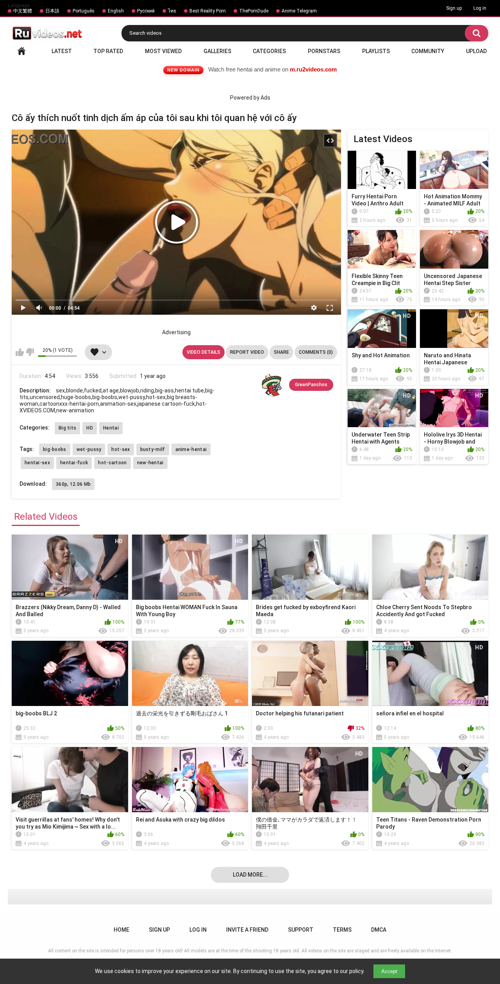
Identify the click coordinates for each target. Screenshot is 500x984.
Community (427, 51)
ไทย (172, 11)
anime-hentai (191, 449)
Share (281, 352)
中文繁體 (22, 11)
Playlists (376, 51)
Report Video (247, 352)
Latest (62, 51)
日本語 (52, 11)
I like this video (20, 352)
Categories (269, 51)
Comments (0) (316, 352)
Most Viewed (163, 51)
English (116, 11)
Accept (389, 971)
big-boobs (54, 449)
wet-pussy (89, 449)
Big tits (67, 428)
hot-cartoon (112, 462)
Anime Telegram (299, 11)
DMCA (378, 930)
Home (21, 51)
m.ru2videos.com (313, 69)
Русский (146, 11)
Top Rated (108, 51)
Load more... (250, 875)
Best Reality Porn (207, 11)
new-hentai (150, 462)
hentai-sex (37, 462)
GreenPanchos (311, 384)
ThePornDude (253, 11)
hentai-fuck (74, 462)
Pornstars (324, 51)
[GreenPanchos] (273, 384)
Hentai (111, 428)
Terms (342, 930)
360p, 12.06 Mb (73, 484)
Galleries (217, 51)
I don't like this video (30, 352)
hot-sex (120, 449)
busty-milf (152, 449)
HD (89, 428)
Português (84, 11)
